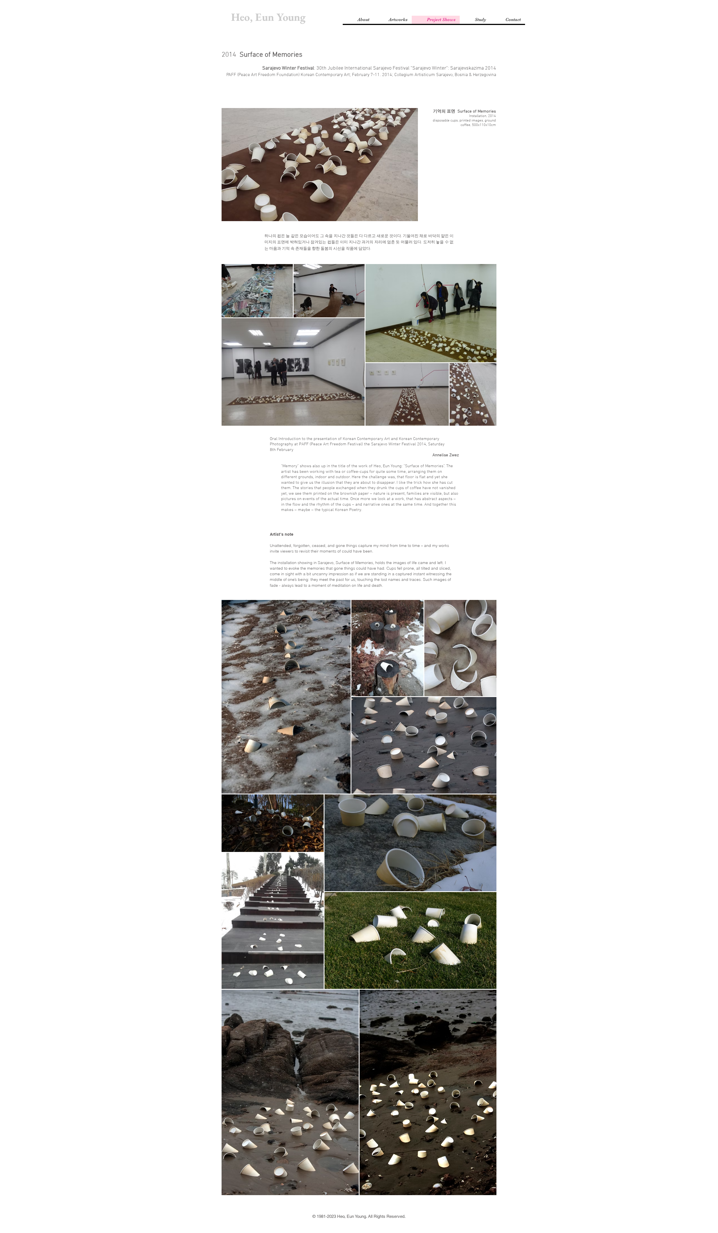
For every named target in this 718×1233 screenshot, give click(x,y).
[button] (358, 20)
